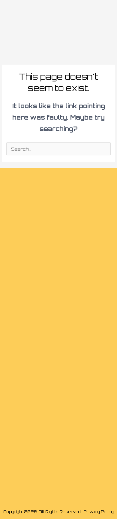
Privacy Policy (98, 511)
